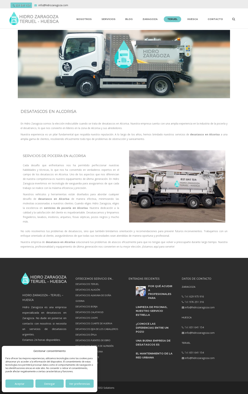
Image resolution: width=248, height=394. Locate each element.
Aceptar (20, 383)
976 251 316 (196, 302)
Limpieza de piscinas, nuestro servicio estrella (151, 311)
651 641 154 (22, 5)
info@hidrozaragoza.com (200, 307)
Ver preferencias (79, 383)
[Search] (233, 19)
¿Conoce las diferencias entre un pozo (152, 327)
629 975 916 (196, 296)
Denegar (49, 383)
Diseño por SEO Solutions (99, 387)
